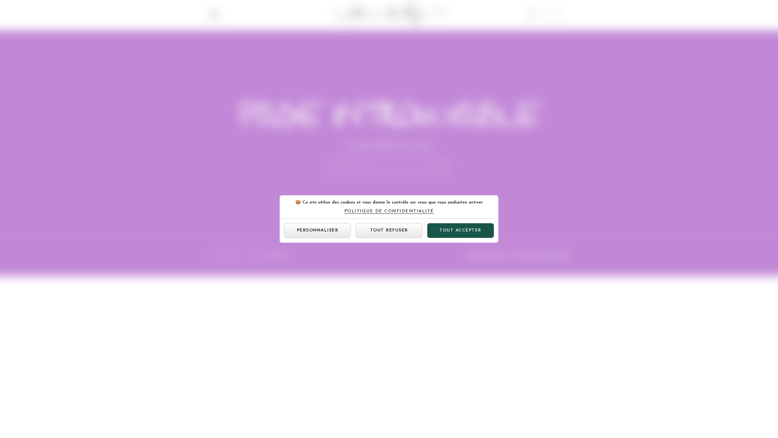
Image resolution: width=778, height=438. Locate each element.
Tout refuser (389, 230)
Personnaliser (318, 230)
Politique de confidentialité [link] (389, 211)
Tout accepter (460, 230)
